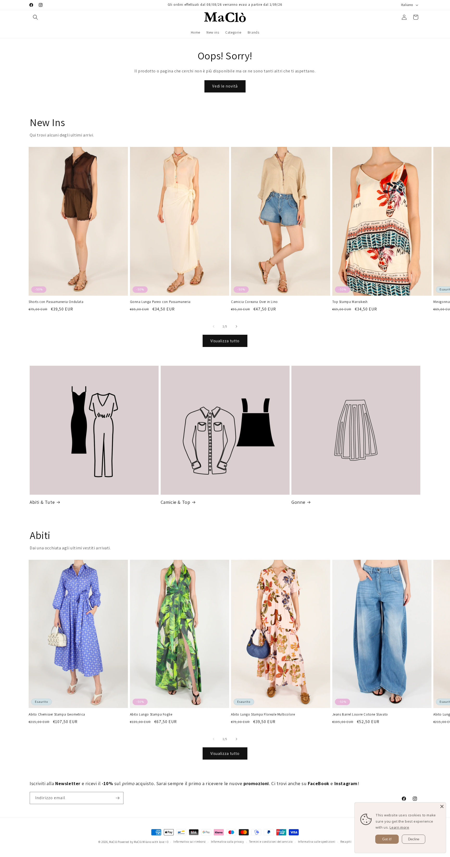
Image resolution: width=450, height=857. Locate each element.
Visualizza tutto (225, 340)
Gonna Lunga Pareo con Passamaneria (160, 302)
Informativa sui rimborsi (189, 841)
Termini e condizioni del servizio (271, 841)
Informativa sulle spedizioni (316, 841)
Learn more (399, 827)
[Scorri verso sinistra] (213, 326)
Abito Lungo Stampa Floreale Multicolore (263, 714)
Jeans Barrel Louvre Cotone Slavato (360, 714)
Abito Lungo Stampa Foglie (151, 714)
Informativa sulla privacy (227, 841)
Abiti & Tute (42, 502)
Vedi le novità (225, 86)
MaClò (113, 842)
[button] (35, 17)
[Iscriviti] (117, 798)
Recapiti (346, 841)
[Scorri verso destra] (236, 326)
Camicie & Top (175, 502)
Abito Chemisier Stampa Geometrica (57, 714)
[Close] (442, 806)
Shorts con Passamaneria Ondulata (56, 302)
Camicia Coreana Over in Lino (254, 302)
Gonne (298, 502)
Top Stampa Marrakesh (350, 302)
